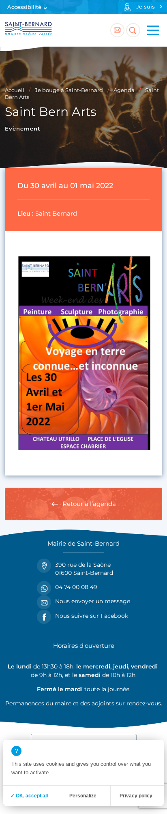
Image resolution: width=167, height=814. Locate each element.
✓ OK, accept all (29, 796)
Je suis (145, 7)
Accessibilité (24, 7)
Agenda (124, 90)
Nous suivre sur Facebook (91, 616)
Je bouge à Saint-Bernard (69, 90)
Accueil (14, 90)
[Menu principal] (153, 30)
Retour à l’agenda (89, 504)
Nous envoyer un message (92, 601)
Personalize (82, 796)
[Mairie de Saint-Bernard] (28, 30)
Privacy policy (136, 796)
